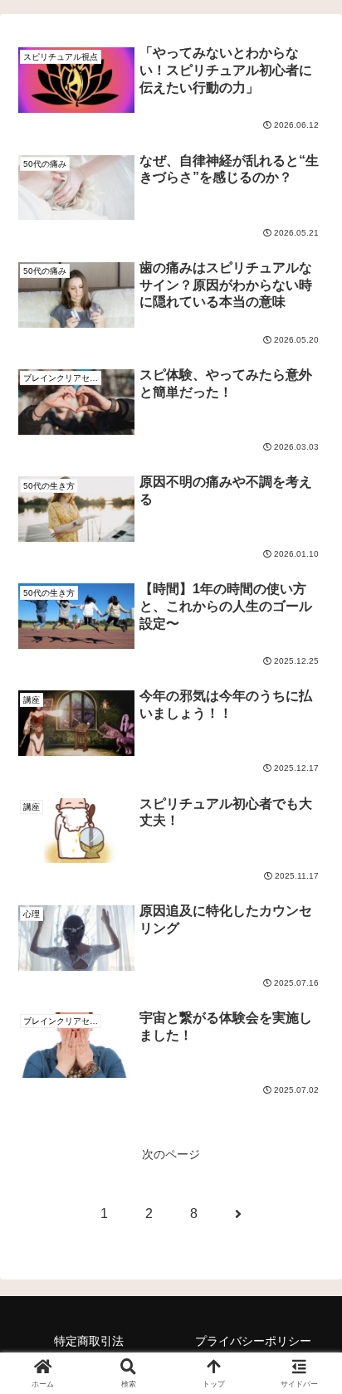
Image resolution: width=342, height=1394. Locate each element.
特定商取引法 (89, 1341)
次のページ (171, 1154)
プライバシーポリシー (253, 1341)
